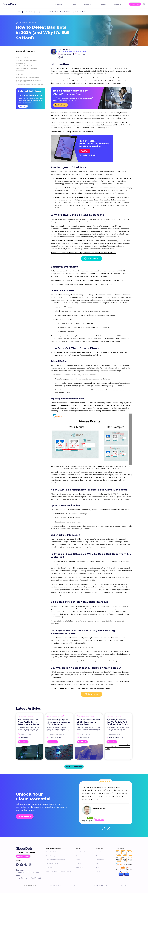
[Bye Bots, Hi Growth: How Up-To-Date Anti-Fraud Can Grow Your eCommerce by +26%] (118, 752)
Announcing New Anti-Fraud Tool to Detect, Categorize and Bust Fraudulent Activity (28, 722)
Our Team (79, 856)
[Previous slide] (103, 828)
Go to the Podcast (23, 856)
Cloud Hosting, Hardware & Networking (58, 871)
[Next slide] (108, 828)
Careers (78, 863)
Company (117, 4)
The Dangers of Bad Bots (23, 57)
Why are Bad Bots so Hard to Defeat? (26, 60)
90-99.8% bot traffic (95, 71)
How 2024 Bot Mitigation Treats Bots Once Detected (26, 69)
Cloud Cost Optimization (54, 852)
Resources (88, 4)
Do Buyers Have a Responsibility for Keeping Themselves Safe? (28, 81)
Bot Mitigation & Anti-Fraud (25, 22)
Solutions (58, 4)
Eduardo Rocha (64, 49)
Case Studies (100, 859)
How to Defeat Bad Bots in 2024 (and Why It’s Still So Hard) (65, 12)
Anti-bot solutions (57, 499)
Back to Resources (74, 766)
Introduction (19, 55)
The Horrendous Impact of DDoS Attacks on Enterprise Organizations (88, 722)
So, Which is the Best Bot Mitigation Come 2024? (30, 84)
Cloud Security (50, 856)
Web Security (50, 867)
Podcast (98, 852)
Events (73, 4)
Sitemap (123, 885)
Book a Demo (134, 4)
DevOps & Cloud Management (55, 859)
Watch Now (93, 258)
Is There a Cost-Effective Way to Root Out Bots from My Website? (30, 73)
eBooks (98, 863)
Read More (22, 106)
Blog (38, 12)
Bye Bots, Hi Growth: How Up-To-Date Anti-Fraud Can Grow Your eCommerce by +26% (117, 722)
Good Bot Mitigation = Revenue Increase (27, 77)
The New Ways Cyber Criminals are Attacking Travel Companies (58, 722)
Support (104, 4)
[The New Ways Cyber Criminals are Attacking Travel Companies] (59, 752)
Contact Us (93, 694)
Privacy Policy (55, 885)
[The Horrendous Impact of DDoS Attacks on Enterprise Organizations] (89, 752)
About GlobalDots (81, 852)
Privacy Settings (100, 885)
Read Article (23, 742)
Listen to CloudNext (25, 852)
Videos (98, 871)
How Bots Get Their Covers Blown (25, 65)
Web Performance (52, 863)
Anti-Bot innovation (125, 125)
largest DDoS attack (75, 115)
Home (18, 12)
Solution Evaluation (21, 63)
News (97, 867)
